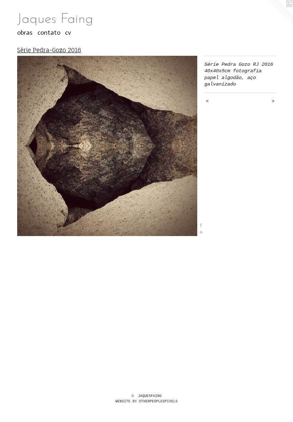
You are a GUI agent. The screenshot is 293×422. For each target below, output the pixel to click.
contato (49, 32)
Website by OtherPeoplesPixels (146, 401)
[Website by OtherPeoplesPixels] (278, 14)
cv (68, 32)
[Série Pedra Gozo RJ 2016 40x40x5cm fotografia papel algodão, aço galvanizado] (107, 146)
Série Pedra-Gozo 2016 (49, 50)
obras (25, 32)
